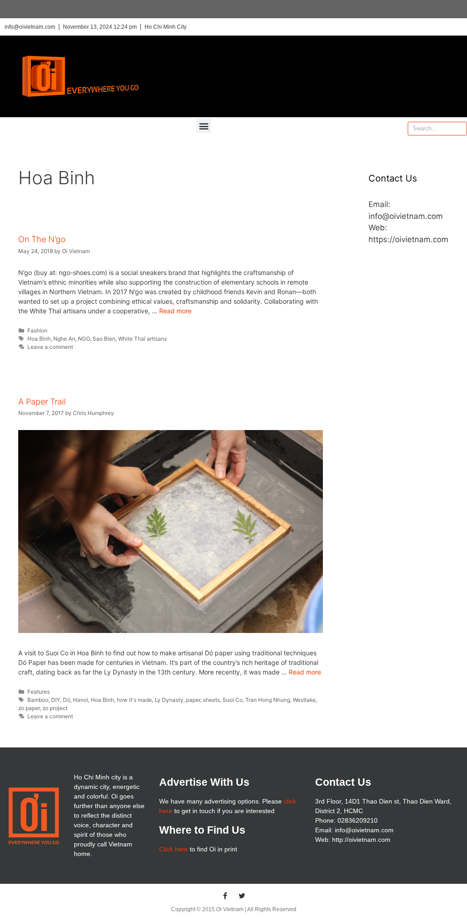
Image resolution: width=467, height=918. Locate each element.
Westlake (304, 699)
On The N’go (42, 239)
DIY (55, 699)
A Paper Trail (42, 401)
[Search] (460, 128)
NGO (84, 338)
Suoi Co (233, 699)
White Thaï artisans (142, 338)
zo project (54, 708)
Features (38, 691)
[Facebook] (225, 895)
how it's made (134, 699)
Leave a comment (50, 346)
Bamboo (37, 699)
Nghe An (64, 338)
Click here (173, 849)
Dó (66, 699)
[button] (203, 125)
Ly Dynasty (169, 699)
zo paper (29, 708)
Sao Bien (104, 338)
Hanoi (80, 699)
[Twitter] (242, 895)
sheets (211, 699)
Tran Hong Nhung (267, 699)
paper (193, 699)
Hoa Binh (39, 338)
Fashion (37, 330)
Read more (175, 311)
